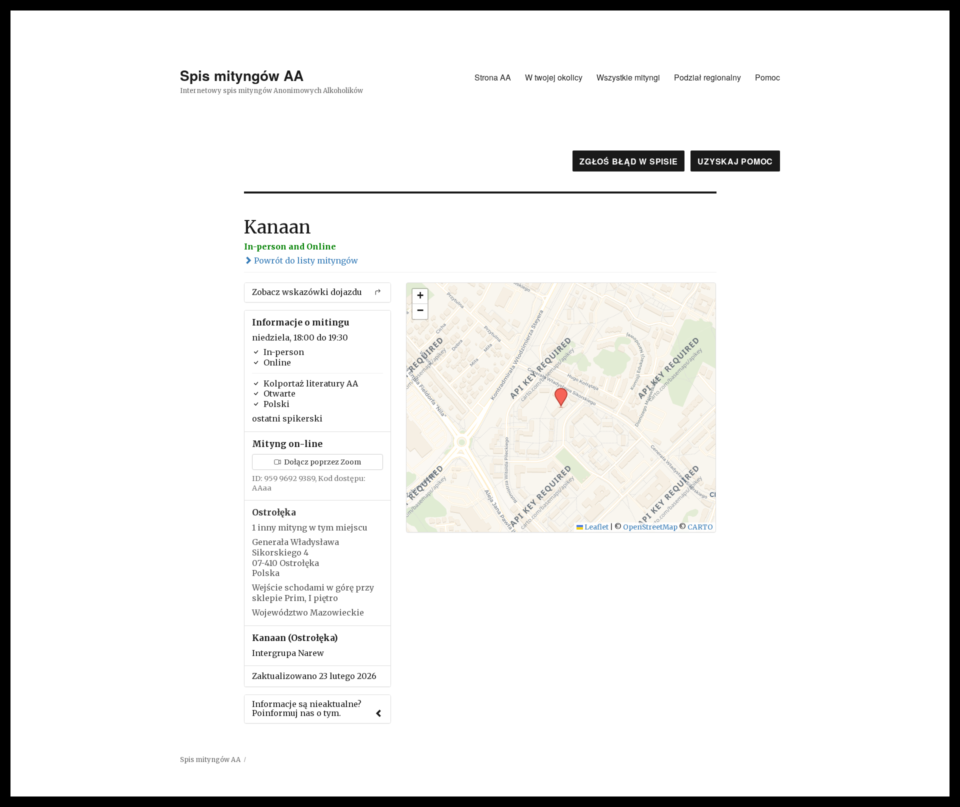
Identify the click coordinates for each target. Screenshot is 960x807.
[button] (557, 391)
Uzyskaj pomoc (735, 161)
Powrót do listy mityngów (305, 261)
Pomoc (767, 77)
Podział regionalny (707, 77)
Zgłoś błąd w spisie (629, 161)
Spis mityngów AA (242, 75)
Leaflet (595, 527)
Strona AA (492, 77)
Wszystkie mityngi (628, 77)
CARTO (700, 527)
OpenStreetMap (650, 527)
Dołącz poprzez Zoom (321, 462)
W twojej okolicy (553, 77)
